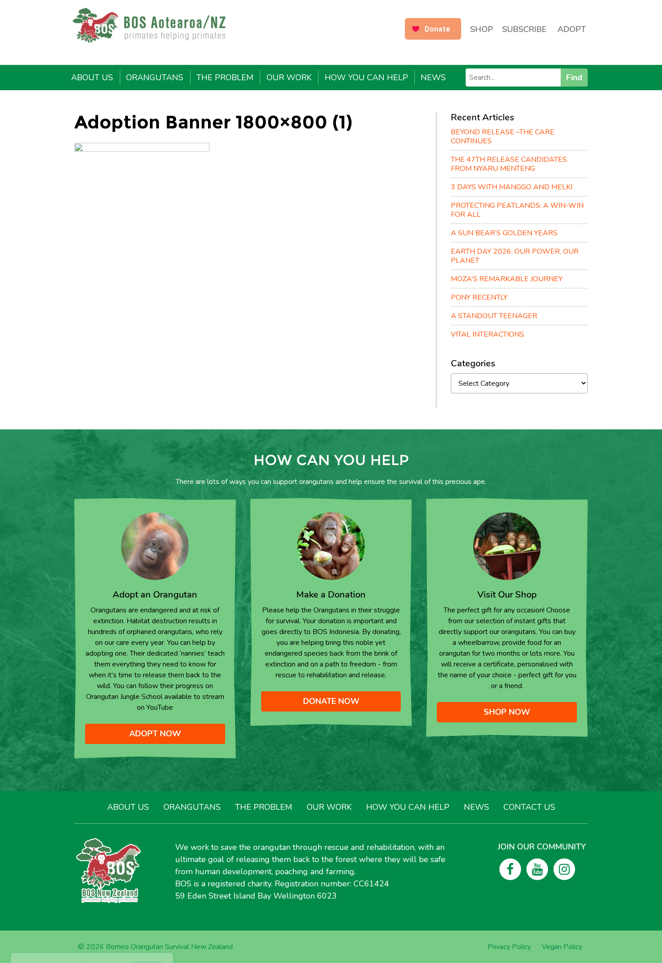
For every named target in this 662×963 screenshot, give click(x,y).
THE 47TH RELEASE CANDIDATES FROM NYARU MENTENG (509, 164)
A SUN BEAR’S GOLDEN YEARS (504, 233)
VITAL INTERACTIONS (487, 334)
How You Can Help (366, 77)
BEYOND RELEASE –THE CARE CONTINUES (502, 136)
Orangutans (154, 77)
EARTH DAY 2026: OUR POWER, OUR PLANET (515, 255)
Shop (481, 29)
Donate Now (331, 701)
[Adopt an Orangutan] (155, 546)
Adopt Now (155, 733)
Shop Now (507, 712)
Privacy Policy (509, 947)
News (433, 77)
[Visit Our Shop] (507, 546)
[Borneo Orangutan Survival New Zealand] (153, 25)
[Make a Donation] (331, 546)
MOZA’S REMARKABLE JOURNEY (506, 279)
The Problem (225, 77)
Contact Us (529, 807)
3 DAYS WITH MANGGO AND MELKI (511, 187)
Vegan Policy (562, 947)
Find (574, 77)
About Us (92, 77)
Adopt (572, 29)
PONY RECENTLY (479, 297)
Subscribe (524, 29)
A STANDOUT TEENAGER (494, 316)
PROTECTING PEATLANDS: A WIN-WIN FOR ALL (517, 210)
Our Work (289, 77)
